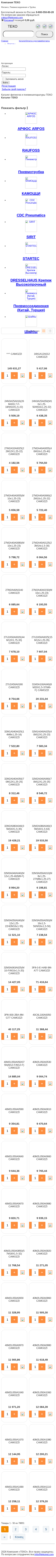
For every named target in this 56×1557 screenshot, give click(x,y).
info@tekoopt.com (44, 1554)
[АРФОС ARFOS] (31, 118)
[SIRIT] (31, 226)
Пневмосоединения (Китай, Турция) (31, 308)
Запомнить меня (14, 79)
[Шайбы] (31, 321)
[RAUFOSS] (31, 139)
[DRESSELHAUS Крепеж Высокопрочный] (31, 269)
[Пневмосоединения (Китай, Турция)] (31, 295)
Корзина (8, 20)
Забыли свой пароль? (14, 89)
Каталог (22, 41)
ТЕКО (13, 26)
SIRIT (31, 237)
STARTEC (31, 259)
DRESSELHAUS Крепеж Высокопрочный (31, 282)
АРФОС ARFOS (31, 129)
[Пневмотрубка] (31, 161)
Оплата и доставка (34, 41)
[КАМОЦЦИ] (31, 183)
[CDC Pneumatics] (31, 204)
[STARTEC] (31, 248)
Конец (19, 1537)
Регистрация (9, 86)
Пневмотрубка (31, 172)
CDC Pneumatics (31, 215)
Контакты (46, 41)
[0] (22, 375)
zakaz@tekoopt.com (12, 17)
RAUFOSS (31, 150)
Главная (4, 41)
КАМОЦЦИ (31, 193)
